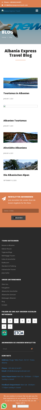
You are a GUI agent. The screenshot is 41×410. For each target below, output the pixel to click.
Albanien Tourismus (15, 120)
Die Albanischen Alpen (16, 174)
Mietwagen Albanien (9, 298)
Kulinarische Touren (9, 269)
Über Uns (5, 284)
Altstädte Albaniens (15, 147)
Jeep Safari (5, 273)
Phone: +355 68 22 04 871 (12, 2)
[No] (38, 401)
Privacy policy (23, 406)
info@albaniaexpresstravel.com (16, 5)
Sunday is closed (8, 379)
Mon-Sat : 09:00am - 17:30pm (28, 376)
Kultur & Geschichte (8, 259)
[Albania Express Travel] (11, 10)
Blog (3, 301)
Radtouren (5, 263)
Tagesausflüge (7, 252)
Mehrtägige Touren (8, 256)
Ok (14, 406)
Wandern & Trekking (9, 266)
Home (4, 37)
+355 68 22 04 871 (12, 368)
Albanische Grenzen (9, 295)
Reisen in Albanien (8, 245)
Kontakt (4, 305)
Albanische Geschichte (9, 291)
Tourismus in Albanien (16, 93)
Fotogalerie (5, 288)
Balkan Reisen (7, 249)
